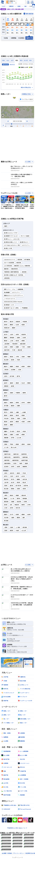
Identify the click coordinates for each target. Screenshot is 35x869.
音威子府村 (7, 350)
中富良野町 (15, 343)
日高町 (5, 444)
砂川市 (23, 476)
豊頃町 (17, 421)
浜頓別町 (18, 321)
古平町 (29, 504)
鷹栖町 (5, 337)
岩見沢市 (12, 473)
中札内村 (6, 418)
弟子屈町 (6, 405)
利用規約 (9, 853)
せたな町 (24, 530)
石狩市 (12, 466)
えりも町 (6, 447)
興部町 (29, 383)
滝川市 (17, 476)
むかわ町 (19, 437)
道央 (25, 6)
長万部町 (6, 520)
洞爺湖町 (6, 437)
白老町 (17, 434)
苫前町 (23, 356)
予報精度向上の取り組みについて (17, 828)
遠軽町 (11, 383)
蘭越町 (5, 498)
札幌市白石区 (7, 457)
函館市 (5, 514)
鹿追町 (5, 415)
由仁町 (12, 482)
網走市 (5, 366)
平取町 (11, 444)
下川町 (23, 347)
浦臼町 (11, 485)
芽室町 (23, 415)
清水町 (17, 415)
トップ (3, 6)
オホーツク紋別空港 (9, 262)
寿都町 (17, 495)
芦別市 (24, 473)
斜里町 (23, 366)
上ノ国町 (18, 527)
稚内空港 (19, 262)
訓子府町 (12, 376)
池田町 (11, 421)
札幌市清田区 (7, 463)
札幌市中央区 (7, 454)
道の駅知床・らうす (9, 304)
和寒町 (11, 347)
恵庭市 (26, 463)
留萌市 (5, 356)
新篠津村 (25, 466)
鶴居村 (12, 405)
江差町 (11, 527)
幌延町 (13, 327)
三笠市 (11, 476)
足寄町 (29, 421)
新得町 (11, 415)
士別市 (11, 334)
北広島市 (6, 466)
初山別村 (6, 359)
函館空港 (6, 269)
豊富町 (11, 324)
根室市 (5, 392)
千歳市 (20, 463)
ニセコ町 (12, 498)
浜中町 (23, 402)
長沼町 (18, 482)
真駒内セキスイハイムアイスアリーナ (13, 295)
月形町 (5, 485)
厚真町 (23, 434)
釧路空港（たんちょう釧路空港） (22, 265)
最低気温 (12, 64)
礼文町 (17, 324)
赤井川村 (18, 507)
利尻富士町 (7, 327)
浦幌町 (11, 424)
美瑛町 (23, 340)
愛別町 (5, 340)
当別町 (18, 466)
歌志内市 (6, 479)
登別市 (18, 431)
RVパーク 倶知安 (25, 236)
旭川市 (5, 334)
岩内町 (5, 504)
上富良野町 (7, 343)
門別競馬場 (25, 308)
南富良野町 (23, 343)
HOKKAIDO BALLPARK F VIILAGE (13, 301)
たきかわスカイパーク (9, 259)
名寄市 (17, 334)
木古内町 (6, 517)
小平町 (17, 356)
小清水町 (6, 369)
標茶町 (29, 402)
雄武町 (12, 386)
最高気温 (5, 64)
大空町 (19, 369)
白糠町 (18, 405)
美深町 (29, 347)
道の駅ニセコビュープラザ (10, 233)
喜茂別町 (6, 501)
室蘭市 (5, 431)
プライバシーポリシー (19, 853)
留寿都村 (25, 498)
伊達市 (24, 431)
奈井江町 (25, 479)
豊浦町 (5, 434)
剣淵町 (17, 347)
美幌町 (11, 366)
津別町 (17, 366)
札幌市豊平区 (16, 457)
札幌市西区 (7, 460)
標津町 (24, 392)
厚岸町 (17, 402)
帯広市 (5, 412)
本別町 (23, 421)
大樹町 (18, 418)
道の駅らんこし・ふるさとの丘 (11, 239)
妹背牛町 (26, 485)
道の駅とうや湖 (8, 248)
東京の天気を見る (26, 87)
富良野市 (24, 334)
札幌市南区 (25, 457)
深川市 (12, 479)
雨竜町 (12, 488)
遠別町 (12, 359)
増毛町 (11, 356)
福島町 (23, 514)
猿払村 (11, 321)
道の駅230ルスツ (24, 242)
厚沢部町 (25, 527)
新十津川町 (18, 485)
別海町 (11, 392)
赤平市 (5, 476)
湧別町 (17, 383)
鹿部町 (18, 517)
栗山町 (24, 482)
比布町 (24, 337)
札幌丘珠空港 (14, 269)
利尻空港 (20, 259)
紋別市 (5, 383)
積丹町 (23, 504)
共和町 (25, 501)
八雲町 (5, 527)
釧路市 (5, 402)
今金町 (17, 530)
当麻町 (18, 337)
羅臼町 (5, 396)
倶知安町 (19, 501)
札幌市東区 (24, 454)
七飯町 (12, 517)
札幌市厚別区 (15, 460)
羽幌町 (29, 356)
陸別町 (5, 424)
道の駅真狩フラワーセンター (11, 236)
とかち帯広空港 (8, 265)
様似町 (29, 444)
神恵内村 (17, 504)
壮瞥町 (11, 434)
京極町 (12, 501)
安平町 (12, 437)
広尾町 (24, 418)
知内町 (29, 514)
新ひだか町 (14, 447)
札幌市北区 (16, 454)
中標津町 (18, 392)
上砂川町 (6, 482)
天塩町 (18, 359)
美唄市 (18, 473)
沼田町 (24, 488)
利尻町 (23, 324)
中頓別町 (25, 321)
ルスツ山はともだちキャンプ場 (11, 245)
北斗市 (11, 514)
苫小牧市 (12, 431)
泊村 (11, 504)
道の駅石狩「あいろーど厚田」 (11, 308)
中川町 (13, 350)
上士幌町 (24, 412)
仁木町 (5, 507)
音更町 (11, 412)
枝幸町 (5, 324)
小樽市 (5, 495)
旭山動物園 (7, 292)
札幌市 (5, 226)
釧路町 (11, 402)
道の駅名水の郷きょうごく (10, 242)
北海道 (19, 6)
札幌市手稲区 (24, 460)
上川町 (11, 340)
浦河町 (23, 444)
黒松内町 (24, 495)
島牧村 (11, 495)
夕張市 (5, 473)
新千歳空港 (27, 259)
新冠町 (17, 444)
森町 (24, 517)
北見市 (5, 376)
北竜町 (18, 488)
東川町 (17, 340)
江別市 (15, 463)
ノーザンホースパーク (9, 298)
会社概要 (4, 853)
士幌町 (17, 412)
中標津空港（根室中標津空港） (11, 272)
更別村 (12, 418)
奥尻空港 (24, 272)
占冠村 (5, 347)
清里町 (29, 366)
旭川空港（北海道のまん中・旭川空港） (14, 275)
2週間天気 (11, 6)
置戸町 (18, 376)
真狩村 (18, 498)
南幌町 (18, 479)
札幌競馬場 (20, 289)
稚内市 (5, 321)
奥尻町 (11, 530)
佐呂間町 (13, 369)
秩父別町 (6, 488)
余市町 (11, 507)
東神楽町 (12, 337)
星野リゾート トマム (9, 289)
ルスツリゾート (26, 245)
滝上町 (23, 383)
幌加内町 (20, 350)
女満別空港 (7, 278)
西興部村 (6, 386)
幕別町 (5, 421)
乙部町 (5, 530)
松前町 (17, 514)
